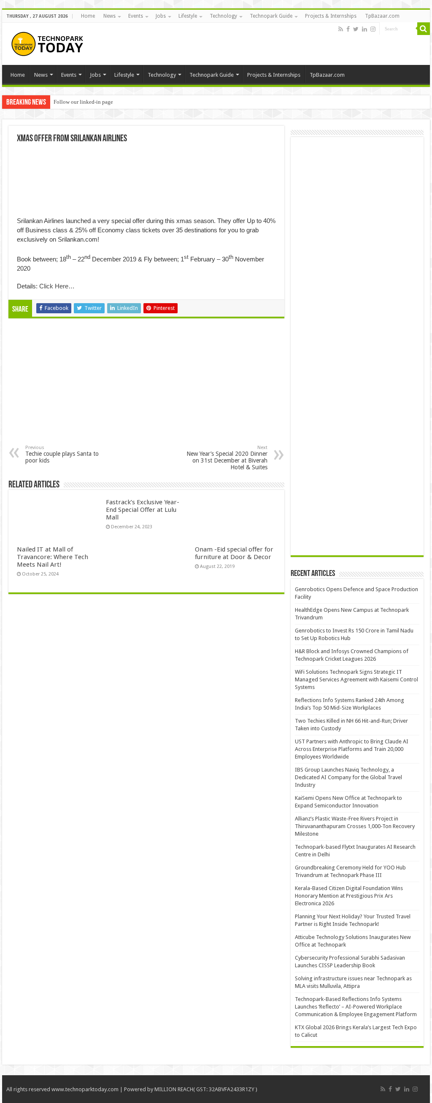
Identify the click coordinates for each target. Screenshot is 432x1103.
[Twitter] (355, 29)
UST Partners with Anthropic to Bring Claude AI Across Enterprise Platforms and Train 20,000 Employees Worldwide (351, 749)
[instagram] (373, 29)
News (109, 16)
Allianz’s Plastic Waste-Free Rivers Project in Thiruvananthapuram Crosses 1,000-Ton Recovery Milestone (355, 826)
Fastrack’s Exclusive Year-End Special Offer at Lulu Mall (142, 509)
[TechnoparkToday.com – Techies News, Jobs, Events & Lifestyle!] (48, 42)
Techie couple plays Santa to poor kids (62, 454)
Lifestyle (187, 16)
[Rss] (341, 29)
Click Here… (57, 286)
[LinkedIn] (364, 29)
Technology (223, 16)
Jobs (161, 16)
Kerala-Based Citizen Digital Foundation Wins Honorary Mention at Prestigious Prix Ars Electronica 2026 (349, 896)
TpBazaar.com (382, 16)
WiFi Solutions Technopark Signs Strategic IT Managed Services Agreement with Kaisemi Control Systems (356, 679)
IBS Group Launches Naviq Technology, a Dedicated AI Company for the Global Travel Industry (348, 777)
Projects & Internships (330, 16)
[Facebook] (348, 29)
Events (135, 16)
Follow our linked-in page (83, 102)
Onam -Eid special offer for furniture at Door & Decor (234, 553)
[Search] (423, 28)
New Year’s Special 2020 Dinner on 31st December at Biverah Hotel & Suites (226, 458)
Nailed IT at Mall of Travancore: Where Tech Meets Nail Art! (52, 557)
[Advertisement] (77, 388)
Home (88, 16)
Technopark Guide (271, 16)
